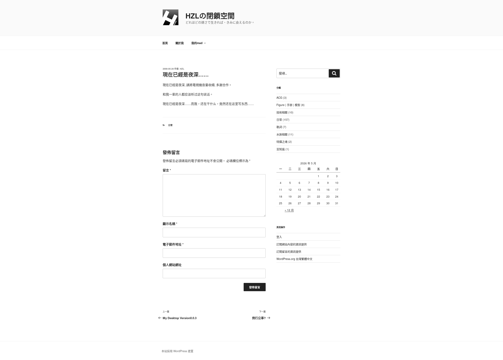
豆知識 (280, 149)
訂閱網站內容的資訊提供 (291, 244)
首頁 (165, 43)
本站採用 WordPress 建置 (177, 351)
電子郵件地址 (173, 244)
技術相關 (281, 112)
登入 (279, 237)
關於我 (179, 43)
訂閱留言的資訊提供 (288, 251)
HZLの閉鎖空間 (210, 15)
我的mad (197, 43)
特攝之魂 (281, 142)
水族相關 (281, 134)
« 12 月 (289, 210)
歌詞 (279, 127)
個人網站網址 (172, 264)
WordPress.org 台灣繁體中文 (294, 259)
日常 (170, 125)
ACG (279, 97)
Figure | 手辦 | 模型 (288, 105)
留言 (167, 170)
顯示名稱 (170, 223)
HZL (182, 68)
